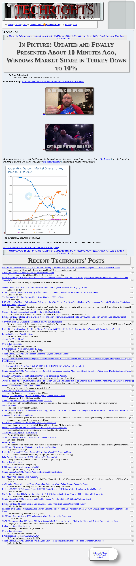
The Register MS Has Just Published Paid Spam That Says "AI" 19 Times (33, 297)
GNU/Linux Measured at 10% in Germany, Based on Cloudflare (29, 447)
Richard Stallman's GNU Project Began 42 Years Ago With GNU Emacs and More (37, 452)
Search (68, 24)
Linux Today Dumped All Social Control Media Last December (29, 422)
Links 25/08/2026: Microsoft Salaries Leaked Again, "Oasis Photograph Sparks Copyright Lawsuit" (44, 504)
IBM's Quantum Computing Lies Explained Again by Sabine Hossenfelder (33, 395)
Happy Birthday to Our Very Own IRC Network (30, 36)
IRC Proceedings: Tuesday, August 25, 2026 (20, 467)
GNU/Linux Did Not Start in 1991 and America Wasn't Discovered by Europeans (36, 516)
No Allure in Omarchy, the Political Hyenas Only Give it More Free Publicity (34, 376)
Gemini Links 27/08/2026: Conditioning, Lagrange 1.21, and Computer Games (35, 354)
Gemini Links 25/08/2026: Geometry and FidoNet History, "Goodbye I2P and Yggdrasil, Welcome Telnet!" (47, 499)
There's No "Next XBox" (13, 339)
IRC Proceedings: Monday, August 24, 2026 (20, 536)
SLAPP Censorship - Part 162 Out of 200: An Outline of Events (29, 437)
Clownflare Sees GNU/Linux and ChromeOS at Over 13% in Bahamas (32, 322)
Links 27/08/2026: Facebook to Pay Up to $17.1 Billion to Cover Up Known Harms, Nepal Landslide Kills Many (50, 292)
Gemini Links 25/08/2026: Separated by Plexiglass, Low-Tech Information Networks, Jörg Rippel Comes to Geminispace (53, 541)
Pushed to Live (8, 442)
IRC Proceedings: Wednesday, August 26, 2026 (22, 349)
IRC (25, 24)
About (18, 24)
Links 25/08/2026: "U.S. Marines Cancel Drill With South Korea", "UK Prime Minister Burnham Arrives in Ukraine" (51, 489)
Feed (75, 24)
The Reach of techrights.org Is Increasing (19, 432)
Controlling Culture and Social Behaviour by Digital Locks (27, 400)
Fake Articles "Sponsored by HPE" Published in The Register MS (30, 457)
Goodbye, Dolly (9, 405)
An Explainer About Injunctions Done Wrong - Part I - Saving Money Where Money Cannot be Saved (45, 484)
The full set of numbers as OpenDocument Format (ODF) (32, 247)
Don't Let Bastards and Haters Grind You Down (22, 386)
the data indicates (51, 162)
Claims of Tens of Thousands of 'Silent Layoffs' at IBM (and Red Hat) (31, 312)
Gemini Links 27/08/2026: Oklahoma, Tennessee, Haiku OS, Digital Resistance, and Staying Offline (44, 287)
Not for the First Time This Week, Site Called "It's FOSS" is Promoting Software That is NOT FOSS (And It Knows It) (52, 494)
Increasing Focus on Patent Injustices (17, 334)
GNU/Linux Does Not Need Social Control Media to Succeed (28, 272)
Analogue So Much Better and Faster (17, 415)
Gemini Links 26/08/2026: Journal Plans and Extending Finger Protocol (32, 472)
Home (10, 24)
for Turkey (105, 159)
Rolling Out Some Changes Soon (16, 526)
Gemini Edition (36, 24)
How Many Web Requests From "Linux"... (20, 477)
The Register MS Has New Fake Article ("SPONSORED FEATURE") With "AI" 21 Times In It (43, 366)
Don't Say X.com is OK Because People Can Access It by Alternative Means (34, 427)
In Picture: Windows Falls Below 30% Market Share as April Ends (53, 81)
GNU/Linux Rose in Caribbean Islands (18, 390)
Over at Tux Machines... (12, 344)
